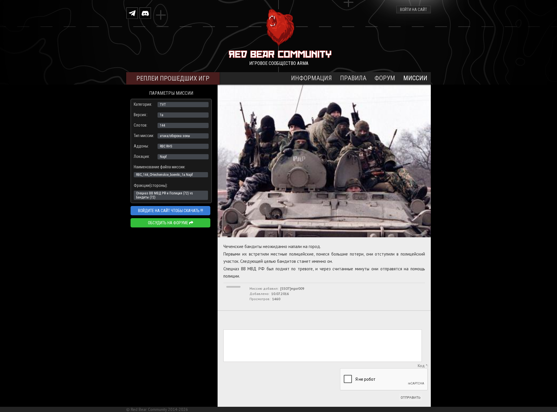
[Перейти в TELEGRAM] (132, 13)
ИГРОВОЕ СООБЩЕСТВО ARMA (278, 63)
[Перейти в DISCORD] (145, 13)
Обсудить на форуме (168, 222)
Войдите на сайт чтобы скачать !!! (170, 210)
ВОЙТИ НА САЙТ (413, 9)
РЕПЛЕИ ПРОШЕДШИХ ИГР (172, 78)
